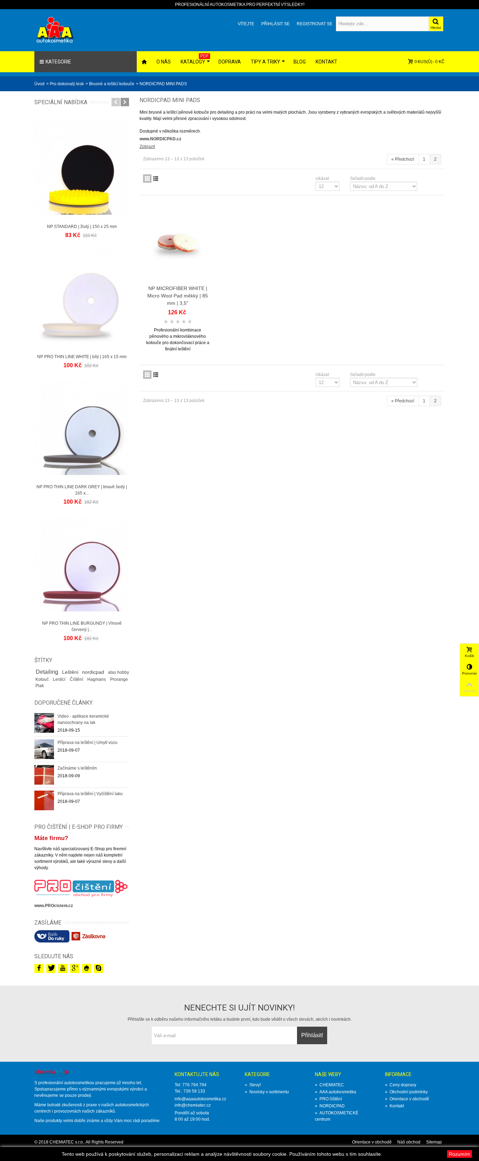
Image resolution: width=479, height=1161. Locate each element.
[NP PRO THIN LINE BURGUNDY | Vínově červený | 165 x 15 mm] (81, 564)
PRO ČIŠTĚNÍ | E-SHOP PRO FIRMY (78, 827)
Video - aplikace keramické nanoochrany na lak (83, 719)
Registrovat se (314, 23)
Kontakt (326, 62)
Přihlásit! (312, 1035)
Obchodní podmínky (406, 1091)
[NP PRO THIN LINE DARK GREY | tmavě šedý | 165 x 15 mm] (81, 428)
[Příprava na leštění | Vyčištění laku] (44, 800)
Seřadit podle (363, 178)
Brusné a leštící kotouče (111, 83)
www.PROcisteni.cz (53, 905)
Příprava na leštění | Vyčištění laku (90, 793)
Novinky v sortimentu (267, 1091)
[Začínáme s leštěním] (44, 774)
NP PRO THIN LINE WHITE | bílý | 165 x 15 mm (82, 356)
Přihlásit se (275, 23)
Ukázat (322, 178)
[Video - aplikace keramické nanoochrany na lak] (44, 722)
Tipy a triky (265, 62)
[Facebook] (38, 968)
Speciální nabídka (60, 102)
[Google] (74, 968)
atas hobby (118, 672)
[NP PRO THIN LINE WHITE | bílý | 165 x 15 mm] (81, 297)
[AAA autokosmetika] (60, 29)
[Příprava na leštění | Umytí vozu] (44, 748)
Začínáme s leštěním (77, 768)
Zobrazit (147, 146)
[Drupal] (86, 968)
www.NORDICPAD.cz (160, 138)
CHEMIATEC (329, 1084)
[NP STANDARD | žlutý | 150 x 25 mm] (81, 167)
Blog (300, 62)
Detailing (48, 672)
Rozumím (459, 1154)
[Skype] (98, 968)
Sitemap (434, 1142)
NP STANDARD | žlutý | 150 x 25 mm (82, 226)
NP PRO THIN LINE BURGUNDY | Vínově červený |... (82, 626)
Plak (39, 685)
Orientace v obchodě (407, 1098)
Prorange (119, 679)
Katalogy (195, 59)
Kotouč (43, 679)
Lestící (60, 679)
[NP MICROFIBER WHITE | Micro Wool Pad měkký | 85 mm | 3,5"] (177, 243)
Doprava (229, 62)
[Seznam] (155, 178)
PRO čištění (328, 1098)
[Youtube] (62, 968)
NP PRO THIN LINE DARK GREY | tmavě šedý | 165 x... (81, 490)
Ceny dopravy (400, 1084)
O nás (163, 62)
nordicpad (94, 672)
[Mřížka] (147, 178)
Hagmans (97, 679)
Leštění (71, 672)
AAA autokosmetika (335, 1091)
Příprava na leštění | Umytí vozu (87, 742)
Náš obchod (408, 1142)
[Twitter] (50, 968)
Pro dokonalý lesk (67, 83)
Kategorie (58, 62)
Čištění (77, 679)
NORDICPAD (330, 1105)
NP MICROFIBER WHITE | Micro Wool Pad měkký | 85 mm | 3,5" (177, 296)
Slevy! (253, 1084)
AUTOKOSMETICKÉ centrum (336, 1116)
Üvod (39, 83)
